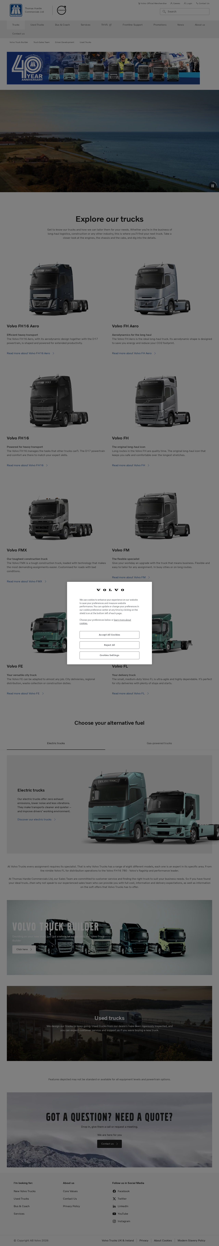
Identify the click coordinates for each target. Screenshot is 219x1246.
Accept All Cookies (109, 634)
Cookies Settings (109, 655)
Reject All (109, 645)
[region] (109, 623)
